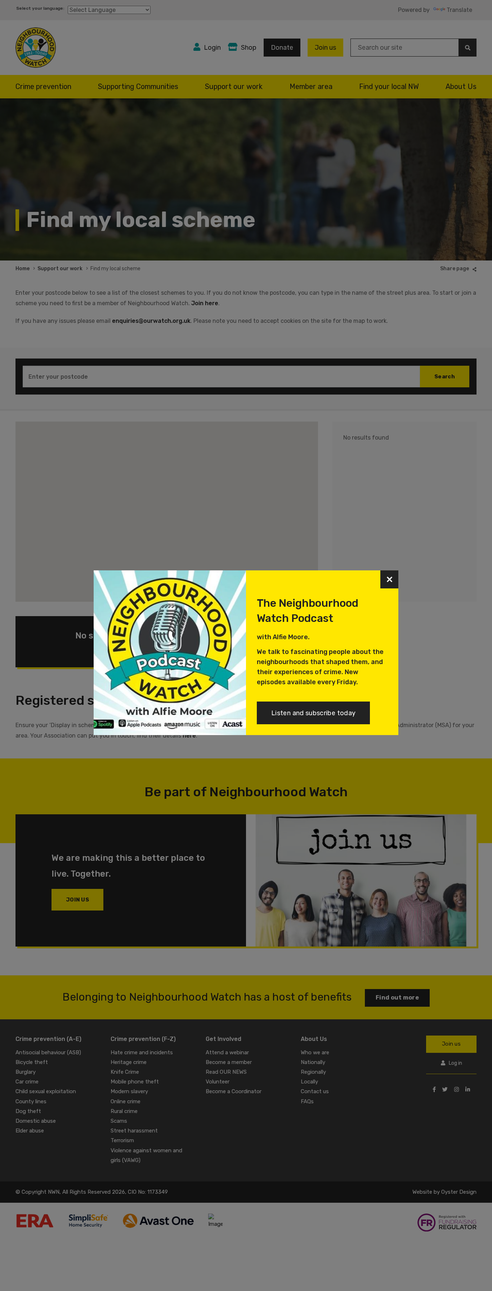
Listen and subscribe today (313, 713)
